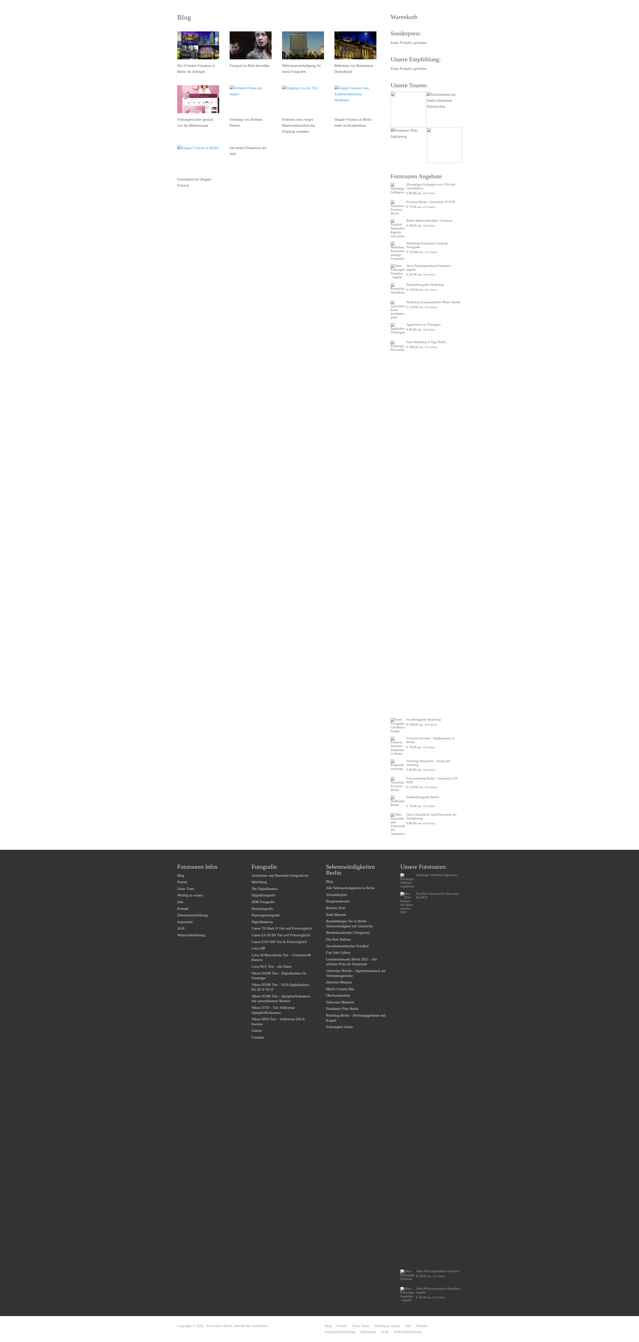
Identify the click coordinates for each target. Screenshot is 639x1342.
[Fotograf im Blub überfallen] (251, 45)
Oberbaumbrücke (338, 995)
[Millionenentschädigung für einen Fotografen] (303, 45)
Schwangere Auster (339, 1027)
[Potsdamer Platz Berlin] (408, 145)
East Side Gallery (338, 953)
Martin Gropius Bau (340, 989)
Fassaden (258, 1037)
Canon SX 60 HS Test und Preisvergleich (281, 935)
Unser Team (185, 889)
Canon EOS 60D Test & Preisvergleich (279, 942)
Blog (180, 875)
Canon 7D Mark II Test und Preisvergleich (282, 928)
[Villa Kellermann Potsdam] (408, 109)
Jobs (180, 902)
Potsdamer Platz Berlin (342, 1009)
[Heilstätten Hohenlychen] (444, 109)
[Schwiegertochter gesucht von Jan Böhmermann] (198, 99)
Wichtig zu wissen (190, 895)
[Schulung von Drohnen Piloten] (251, 99)
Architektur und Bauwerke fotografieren (280, 875)
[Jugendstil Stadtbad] (444, 145)
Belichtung (259, 882)
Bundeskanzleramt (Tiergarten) (348, 933)
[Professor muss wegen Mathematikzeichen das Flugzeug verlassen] (303, 99)
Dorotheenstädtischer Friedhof (347, 946)
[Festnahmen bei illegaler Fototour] (198, 159)
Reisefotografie (262, 909)
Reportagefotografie (266, 915)
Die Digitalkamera (265, 889)
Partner (182, 882)
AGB (180, 928)
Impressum (185, 922)
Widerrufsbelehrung (191, 935)
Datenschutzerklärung (192, 915)
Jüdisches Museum (339, 982)
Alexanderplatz (336, 895)
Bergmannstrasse (337, 901)
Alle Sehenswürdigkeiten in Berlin (350, 888)
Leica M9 (258, 948)
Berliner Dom (335, 908)
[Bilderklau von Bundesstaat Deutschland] (355, 45)
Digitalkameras (262, 922)
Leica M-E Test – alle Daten (272, 966)
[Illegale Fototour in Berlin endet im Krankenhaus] (355, 99)
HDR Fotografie (263, 902)
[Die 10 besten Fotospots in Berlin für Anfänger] (198, 45)
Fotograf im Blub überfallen (250, 66)
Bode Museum (336, 915)
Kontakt (182, 909)
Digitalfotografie (263, 895)
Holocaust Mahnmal (340, 1002)
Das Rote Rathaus (338, 939)
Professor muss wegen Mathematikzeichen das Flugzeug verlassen (298, 125)
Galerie (257, 1031)
